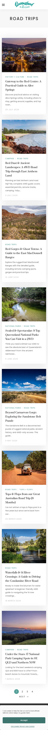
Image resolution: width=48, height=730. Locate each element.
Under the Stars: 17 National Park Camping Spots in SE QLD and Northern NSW (22, 658)
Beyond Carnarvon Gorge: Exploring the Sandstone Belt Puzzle (23, 417)
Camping (9, 158)
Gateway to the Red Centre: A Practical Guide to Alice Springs (23, 86)
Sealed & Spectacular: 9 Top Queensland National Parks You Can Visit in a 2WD (22, 335)
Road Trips (32, 77)
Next (22, 696)
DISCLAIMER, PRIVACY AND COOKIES (23, 727)
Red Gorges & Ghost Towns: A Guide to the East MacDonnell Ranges (23, 253)
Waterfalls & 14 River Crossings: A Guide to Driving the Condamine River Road (23, 577)
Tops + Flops (26, 489)
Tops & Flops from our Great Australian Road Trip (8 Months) (22, 498)
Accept (24, 720)
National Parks (13, 326)
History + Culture (14, 77)
